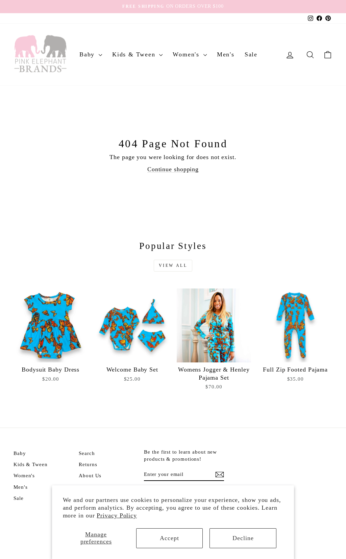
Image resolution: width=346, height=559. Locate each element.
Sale (251, 54)
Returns (88, 464)
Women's (187, 54)
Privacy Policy (117, 515)
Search (87, 453)
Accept (169, 538)
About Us (90, 475)
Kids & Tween (134, 54)
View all (173, 265)
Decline (242, 538)
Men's (225, 54)
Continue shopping (173, 169)
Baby (88, 54)
